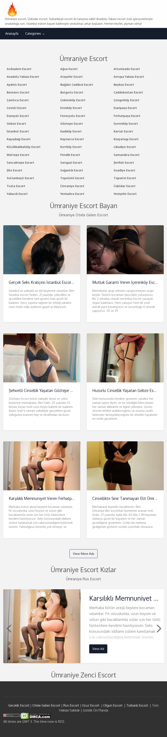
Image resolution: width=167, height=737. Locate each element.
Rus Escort (71, 705)
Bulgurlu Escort (71, 92)
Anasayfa (11, 33)
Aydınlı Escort (17, 84)
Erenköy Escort (71, 108)
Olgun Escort (112, 705)
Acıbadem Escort (19, 69)
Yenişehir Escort (125, 193)
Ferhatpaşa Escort (127, 116)
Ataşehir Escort (71, 76)
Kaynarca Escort (72, 139)
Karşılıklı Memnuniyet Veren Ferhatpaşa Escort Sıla (53, 498)
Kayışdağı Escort (19, 139)
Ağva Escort (69, 69)
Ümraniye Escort (72, 186)
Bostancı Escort (18, 92)
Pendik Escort (70, 155)
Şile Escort (14, 170)
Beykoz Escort (124, 84)
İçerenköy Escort (126, 123)
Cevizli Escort (16, 108)
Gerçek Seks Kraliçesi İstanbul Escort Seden (47, 282)
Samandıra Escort (127, 155)
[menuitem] (12, 34)
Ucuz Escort (90, 705)
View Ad (98, 649)
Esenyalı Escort (18, 116)
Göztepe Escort (71, 123)
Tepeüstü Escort (72, 178)
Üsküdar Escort (124, 186)
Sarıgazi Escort (71, 162)
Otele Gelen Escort (46, 705)
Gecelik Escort (18, 705)
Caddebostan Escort (128, 92)
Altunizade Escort (127, 69)
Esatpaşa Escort (125, 108)
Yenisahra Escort (72, 193)
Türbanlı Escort (137, 705)
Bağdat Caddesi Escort (76, 84)
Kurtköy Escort (71, 147)
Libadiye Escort (125, 147)
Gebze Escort (16, 123)
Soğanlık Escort (71, 170)
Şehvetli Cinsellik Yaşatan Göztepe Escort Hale (49, 390)
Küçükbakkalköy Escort (24, 147)
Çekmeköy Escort (72, 100)
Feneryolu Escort (72, 116)
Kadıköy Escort (71, 131)
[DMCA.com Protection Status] (35, 716)
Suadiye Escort (124, 170)
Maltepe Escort (18, 155)
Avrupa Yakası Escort (129, 76)
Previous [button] (8, 628)
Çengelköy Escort (126, 100)
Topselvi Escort (125, 178)
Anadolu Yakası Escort (23, 76)
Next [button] (159, 628)
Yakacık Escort (17, 193)
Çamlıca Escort (18, 100)
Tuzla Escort (16, 186)
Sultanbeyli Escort (20, 178)
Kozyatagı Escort (126, 139)
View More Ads (83, 554)
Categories (33, 33)
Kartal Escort (123, 131)
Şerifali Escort (124, 162)
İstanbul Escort (18, 131)
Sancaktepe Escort (20, 162)
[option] (83, 626)
